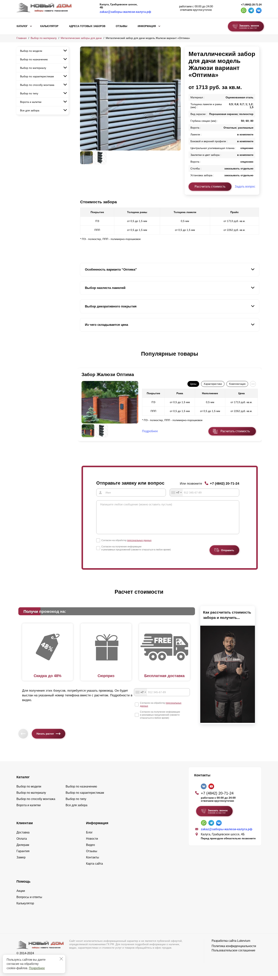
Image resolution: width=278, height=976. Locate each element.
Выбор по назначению (34, 59)
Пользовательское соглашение (233, 950)
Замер (21, 857)
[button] (82, 358)
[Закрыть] (61, 959)
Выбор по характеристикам (37, 76)
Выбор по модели (31, 50)
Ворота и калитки (30, 101)
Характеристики (213, 383)
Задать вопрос (245, 186)
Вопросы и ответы (29, 897)
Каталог (22, 26)
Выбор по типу (29, 93)
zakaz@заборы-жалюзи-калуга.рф (125, 11)
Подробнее (37, 968)
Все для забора (29, 110)
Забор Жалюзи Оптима (108, 374)
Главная (21, 38)
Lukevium (243, 940)
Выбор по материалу (44, 38)
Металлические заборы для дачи (81, 38)
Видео (90, 844)
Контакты (92, 857)
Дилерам (22, 844)
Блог (89, 832)
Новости (92, 838)
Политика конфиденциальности (234, 946)
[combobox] (176, 492)
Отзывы (121, 26)
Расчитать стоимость (235, 431)
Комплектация (237, 383)
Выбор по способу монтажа (37, 84)
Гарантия (23, 851)
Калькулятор (49, 26)
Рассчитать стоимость (210, 186)
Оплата (21, 838)
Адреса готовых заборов (87, 26)
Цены (193, 383)
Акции (20, 890)
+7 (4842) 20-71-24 (251, 4)
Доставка (23, 832)
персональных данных (139, 540)
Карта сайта (94, 863)
